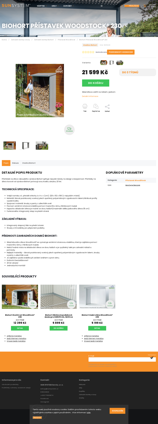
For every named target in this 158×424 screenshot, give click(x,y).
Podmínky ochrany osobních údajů (16, 388)
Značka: (90, 45)
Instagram (44, 402)
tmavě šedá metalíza (16, 341)
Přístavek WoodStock (135, 180)
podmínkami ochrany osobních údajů (103, 366)
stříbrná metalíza (14, 336)
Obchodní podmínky (10, 384)
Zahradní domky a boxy (87, 395)
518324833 (44, 392)
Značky (81, 398)
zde (89, 412)
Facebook (44, 398)
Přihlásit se (151, 358)
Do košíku (95, 83)
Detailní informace (90, 96)
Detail (20, 328)
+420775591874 (46, 395)
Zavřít (148, 115)
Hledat (122, 6)
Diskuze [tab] (15, 163)
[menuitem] (43, 6)
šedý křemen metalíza (16, 338)
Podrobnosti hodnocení (121, 52)
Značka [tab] (29, 163)
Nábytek (82, 384)
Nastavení (37, 418)
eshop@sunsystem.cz (49, 389)
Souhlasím (117, 410)
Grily (80, 388)
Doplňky (82, 391)
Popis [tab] (6, 163)
